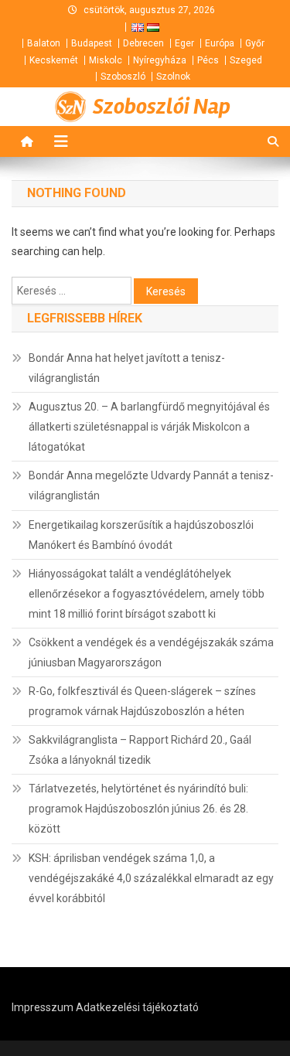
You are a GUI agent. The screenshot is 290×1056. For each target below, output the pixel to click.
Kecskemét (53, 60)
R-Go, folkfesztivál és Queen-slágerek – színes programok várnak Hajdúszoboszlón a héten (142, 701)
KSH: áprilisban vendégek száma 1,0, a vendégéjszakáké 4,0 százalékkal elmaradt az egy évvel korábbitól (151, 878)
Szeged (246, 60)
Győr (254, 43)
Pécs (208, 60)
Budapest (91, 43)
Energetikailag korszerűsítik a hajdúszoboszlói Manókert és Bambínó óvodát (141, 535)
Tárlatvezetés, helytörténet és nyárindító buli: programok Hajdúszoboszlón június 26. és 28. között (138, 808)
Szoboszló (123, 76)
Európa (219, 43)
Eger (184, 43)
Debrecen (143, 43)
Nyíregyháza (159, 60)
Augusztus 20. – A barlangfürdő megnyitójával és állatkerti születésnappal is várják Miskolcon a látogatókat (149, 426)
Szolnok (173, 76)
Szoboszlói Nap (161, 107)
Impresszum (42, 1007)
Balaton (43, 43)
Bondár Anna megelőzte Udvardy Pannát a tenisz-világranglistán (151, 485)
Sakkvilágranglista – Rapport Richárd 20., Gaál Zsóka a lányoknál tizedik (140, 750)
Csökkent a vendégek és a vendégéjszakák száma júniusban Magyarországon (151, 652)
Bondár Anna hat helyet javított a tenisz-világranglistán (127, 368)
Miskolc (105, 60)
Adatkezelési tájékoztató (137, 1007)
